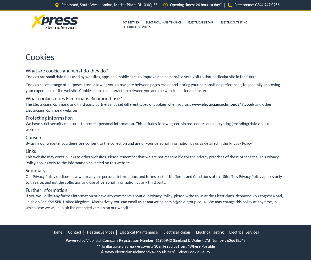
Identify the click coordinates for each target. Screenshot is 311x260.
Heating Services (100, 232)
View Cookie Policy (194, 252)
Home (57, 232)
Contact (74, 232)
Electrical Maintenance (163, 22)
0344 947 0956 (267, 5)
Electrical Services (136, 27)
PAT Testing (130, 22)
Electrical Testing (233, 22)
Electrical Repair (201, 22)
